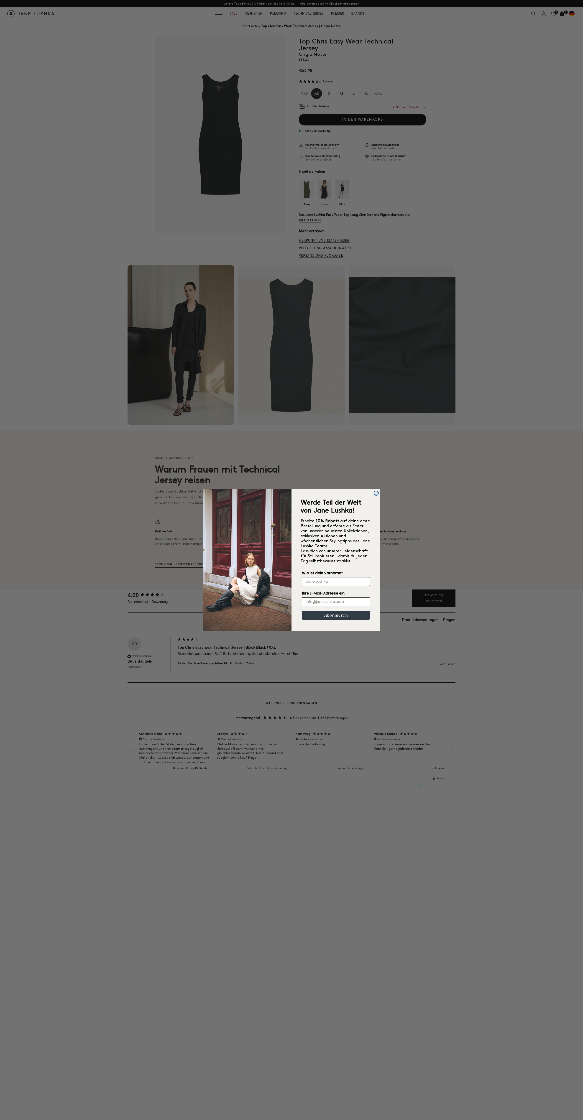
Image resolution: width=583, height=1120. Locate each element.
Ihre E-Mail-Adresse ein (323, 593)
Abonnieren (336, 615)
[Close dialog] (376, 493)
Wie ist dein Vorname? (322, 573)
